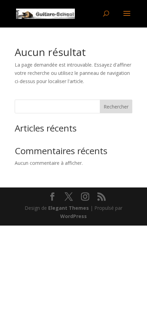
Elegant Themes (68, 208)
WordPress (73, 216)
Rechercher (116, 106)
